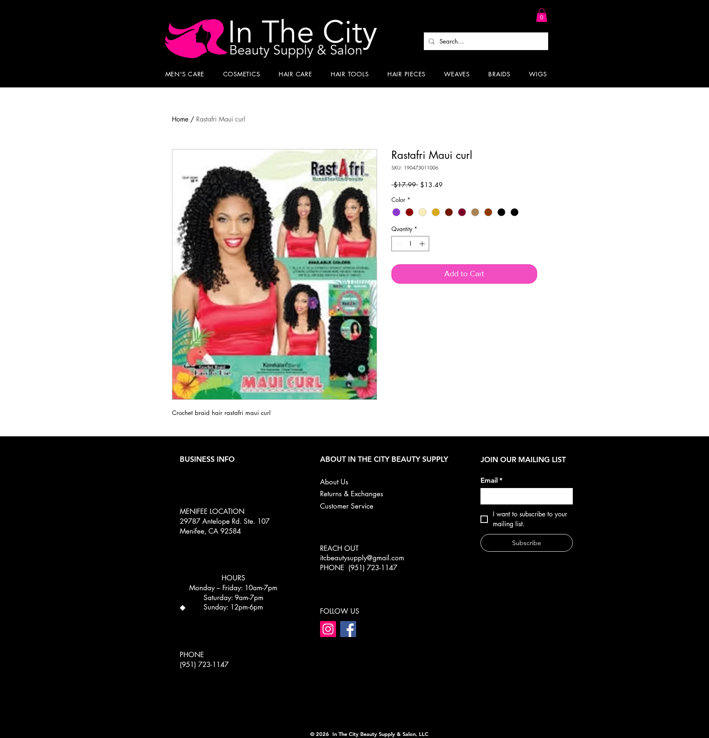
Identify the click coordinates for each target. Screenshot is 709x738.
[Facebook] (348, 629)
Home (180, 119)
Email (491, 480)
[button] (541, 15)
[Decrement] (398, 243)
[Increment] (423, 243)
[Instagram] (328, 629)
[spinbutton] (410, 243)
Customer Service (346, 506)
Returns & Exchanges (351, 493)
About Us (334, 481)
